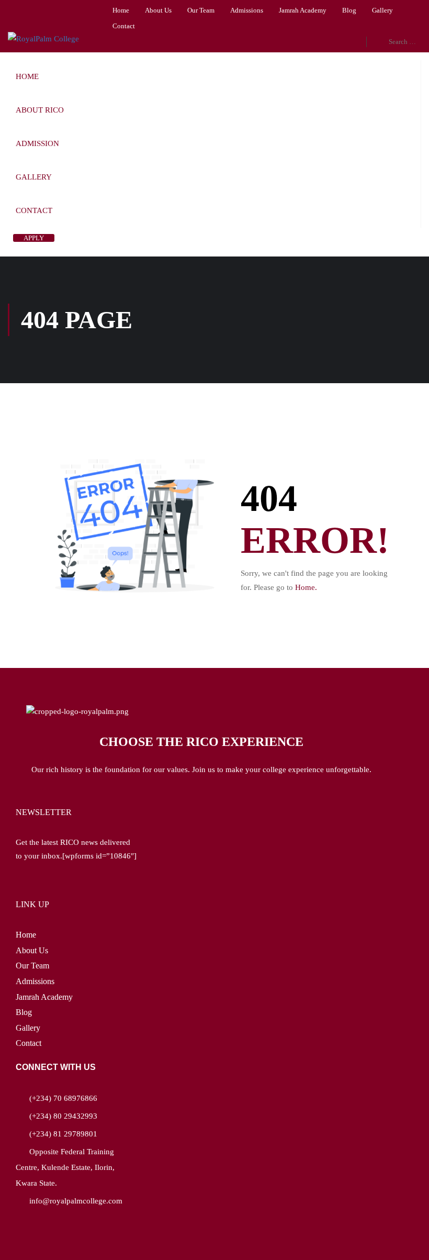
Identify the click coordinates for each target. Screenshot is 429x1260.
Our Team (200, 10)
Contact (123, 26)
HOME (27, 76)
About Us (158, 10)
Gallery (382, 10)
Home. (306, 587)
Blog (349, 10)
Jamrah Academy (302, 10)
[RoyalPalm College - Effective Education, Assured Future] (44, 38)
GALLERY (34, 177)
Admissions (246, 10)
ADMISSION (37, 143)
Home (120, 10)
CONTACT (34, 210)
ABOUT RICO (40, 110)
